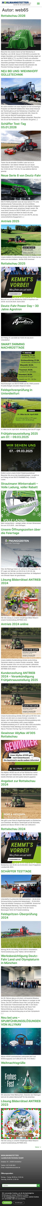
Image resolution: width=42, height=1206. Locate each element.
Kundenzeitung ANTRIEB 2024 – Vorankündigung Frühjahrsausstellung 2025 (19, 676)
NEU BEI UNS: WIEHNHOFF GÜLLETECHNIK (19, 72)
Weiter (38, 1147)
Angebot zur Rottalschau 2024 (18, 782)
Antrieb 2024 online (14, 624)
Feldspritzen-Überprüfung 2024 (19, 915)
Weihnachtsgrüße (13, 1063)
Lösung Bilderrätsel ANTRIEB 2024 (21, 581)
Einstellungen (10, 1197)
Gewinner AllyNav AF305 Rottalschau (18, 734)
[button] (38, 3)
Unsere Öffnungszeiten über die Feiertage (20, 531)
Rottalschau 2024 (13, 829)
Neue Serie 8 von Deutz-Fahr (21, 175)
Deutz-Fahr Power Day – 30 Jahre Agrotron (20, 307)
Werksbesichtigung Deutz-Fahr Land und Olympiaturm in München (20, 959)
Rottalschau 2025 (13, 263)
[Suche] (38, 1185)
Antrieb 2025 (10, 221)
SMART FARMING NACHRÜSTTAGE (13, 345)
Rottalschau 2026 (13, 16)
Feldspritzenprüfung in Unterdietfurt (16, 391)
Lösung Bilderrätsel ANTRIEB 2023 (21, 1102)
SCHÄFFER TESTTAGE (16, 871)
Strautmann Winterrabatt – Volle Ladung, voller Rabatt (19, 485)
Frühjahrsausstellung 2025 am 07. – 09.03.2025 (19, 435)
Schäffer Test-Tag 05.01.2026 (13, 125)
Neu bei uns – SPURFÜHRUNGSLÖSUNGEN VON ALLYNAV (21, 1021)
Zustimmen (7, 1202)
